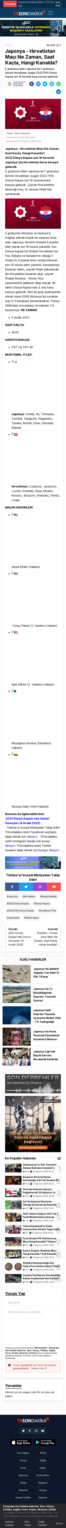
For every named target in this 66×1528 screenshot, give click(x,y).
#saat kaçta (13, 917)
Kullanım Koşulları (9, 1523)
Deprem (43, 1497)
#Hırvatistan (29, 896)
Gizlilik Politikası (42, 1523)
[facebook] (31, 83)
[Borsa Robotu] (33, 862)
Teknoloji (23, 1475)
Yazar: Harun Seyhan (18, 133)
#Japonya (12, 896)
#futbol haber (31, 917)
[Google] (21, 1442)
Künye (59, 1523)
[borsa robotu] (33, 28)
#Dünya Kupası (42, 903)
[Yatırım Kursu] (33, 1123)
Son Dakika (23, 1453)
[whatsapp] (58, 83)
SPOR (8, 45)
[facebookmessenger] (38, 83)
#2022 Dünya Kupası (18, 903)
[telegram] (51, 83)
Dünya (23, 1460)
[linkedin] (58, 91)
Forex (23, 1467)
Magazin (42, 1482)
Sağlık (43, 1460)
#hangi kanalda (48, 896)
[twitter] (45, 83)
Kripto (43, 1467)
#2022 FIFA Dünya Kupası (20, 910)
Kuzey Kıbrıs (43, 1475)
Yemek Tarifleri (23, 1497)
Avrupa (43, 1490)
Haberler (23, 1490)
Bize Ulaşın (28, 1523)
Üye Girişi (57, 4)
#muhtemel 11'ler (47, 910)
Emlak (23, 1482)
